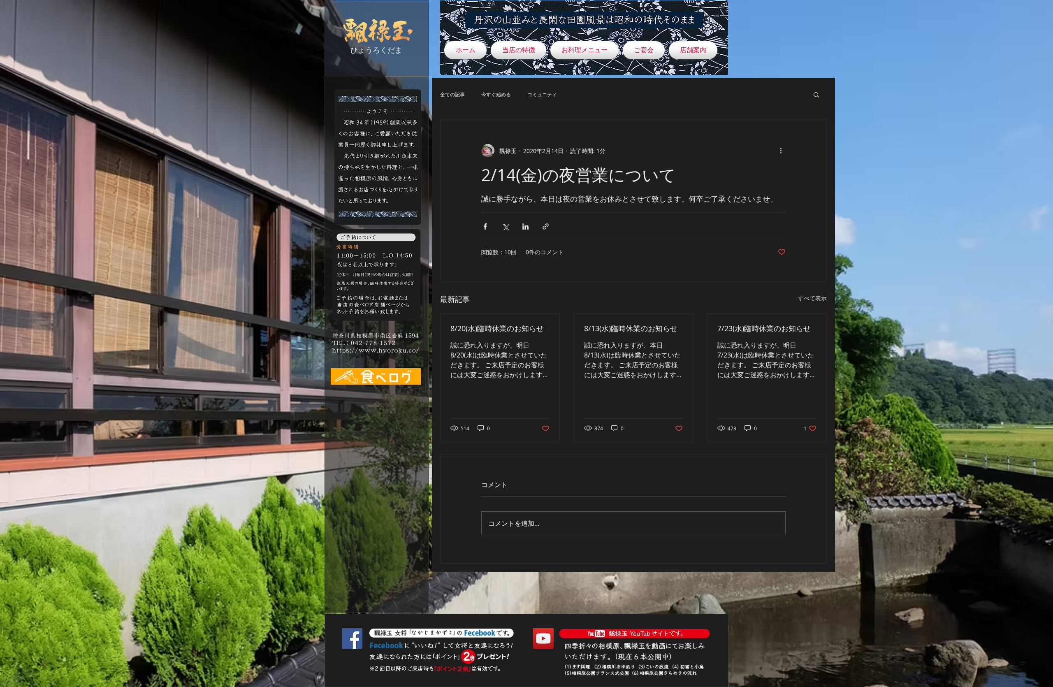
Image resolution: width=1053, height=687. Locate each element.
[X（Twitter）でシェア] (505, 226)
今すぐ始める (496, 94)
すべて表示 (812, 298)
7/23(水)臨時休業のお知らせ (764, 328)
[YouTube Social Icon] (543, 638)
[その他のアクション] (781, 151)
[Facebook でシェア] (485, 226)
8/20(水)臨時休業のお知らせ (497, 328)
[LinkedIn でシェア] (525, 226)
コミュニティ (542, 94)
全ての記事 (452, 94)
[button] (816, 94)
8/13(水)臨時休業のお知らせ (630, 328)
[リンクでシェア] (546, 226)
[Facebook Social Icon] (352, 638)
